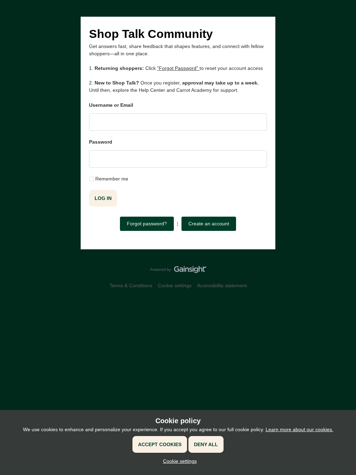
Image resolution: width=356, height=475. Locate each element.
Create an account (208, 223)
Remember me (111, 179)
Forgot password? (147, 223)
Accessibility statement (222, 285)
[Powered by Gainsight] (178, 271)
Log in (103, 198)
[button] (178, 461)
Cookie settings (175, 285)
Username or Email (111, 105)
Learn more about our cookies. (299, 429)
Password (100, 142)
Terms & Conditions (131, 285)
